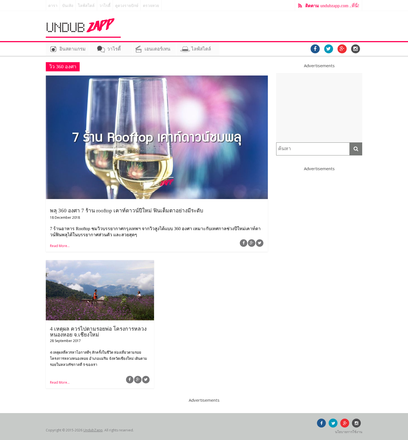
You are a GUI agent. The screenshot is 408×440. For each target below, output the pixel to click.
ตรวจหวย (151, 6)
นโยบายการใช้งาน (348, 431)
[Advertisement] (319, 107)
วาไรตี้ (104, 6)
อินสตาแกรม (72, 49)
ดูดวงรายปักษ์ (126, 6)
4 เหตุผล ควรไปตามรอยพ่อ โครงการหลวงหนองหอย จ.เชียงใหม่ (98, 332)
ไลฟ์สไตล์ (86, 6)
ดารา (52, 6)
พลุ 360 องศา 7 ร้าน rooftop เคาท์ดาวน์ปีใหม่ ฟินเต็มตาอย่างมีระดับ (126, 210)
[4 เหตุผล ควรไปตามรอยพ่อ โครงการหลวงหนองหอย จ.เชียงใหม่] (100, 263)
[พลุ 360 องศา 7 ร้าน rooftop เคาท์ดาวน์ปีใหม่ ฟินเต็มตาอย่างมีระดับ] (157, 79)
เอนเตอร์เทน (157, 49)
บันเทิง (67, 6)
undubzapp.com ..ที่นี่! (332, 5)
